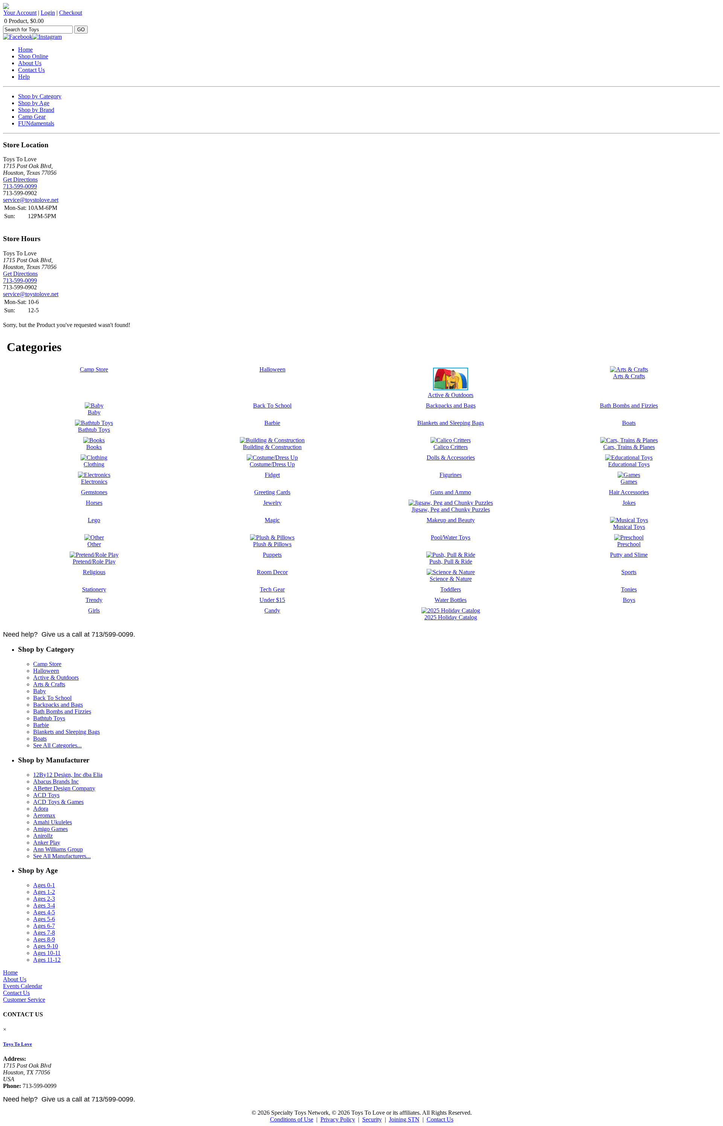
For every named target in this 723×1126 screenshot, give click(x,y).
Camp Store (47, 664)
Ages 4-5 (44, 912)
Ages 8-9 (44, 939)
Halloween (46, 671)
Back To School (52, 698)
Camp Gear (32, 116)
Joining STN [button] (404, 1119)
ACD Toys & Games (58, 802)
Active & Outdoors (56, 677)
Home (25, 49)
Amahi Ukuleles (52, 822)
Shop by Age (33, 103)
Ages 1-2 (44, 892)
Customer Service (24, 999)
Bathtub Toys (49, 718)
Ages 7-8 (44, 932)
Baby (39, 691)
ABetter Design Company (64, 788)
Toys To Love (17, 1044)
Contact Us (31, 70)
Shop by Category (39, 96)
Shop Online (33, 56)
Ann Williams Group (58, 849)
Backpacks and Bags (58, 704)
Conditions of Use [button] (291, 1119)
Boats (40, 738)
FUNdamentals (36, 123)
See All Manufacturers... (62, 856)
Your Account (20, 12)
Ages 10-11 (47, 953)
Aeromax (44, 815)
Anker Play (46, 842)
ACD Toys (46, 795)
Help (24, 76)
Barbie (41, 725)
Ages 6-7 (44, 926)
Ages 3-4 (44, 905)
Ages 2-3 (44, 898)
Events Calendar (22, 986)
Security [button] (372, 1119)
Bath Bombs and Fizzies (62, 711)
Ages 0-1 (44, 885)
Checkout (70, 12)
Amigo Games (50, 829)
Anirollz (43, 836)
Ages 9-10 (45, 946)
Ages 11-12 (47, 959)
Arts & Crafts (49, 684)
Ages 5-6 (44, 919)
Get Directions (20, 179)
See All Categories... (57, 745)
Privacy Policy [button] (337, 1119)
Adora (40, 808)
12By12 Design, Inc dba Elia (67, 775)
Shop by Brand (36, 110)
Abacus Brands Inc (56, 781)
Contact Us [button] (440, 1119)
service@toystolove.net (30, 200)
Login (48, 12)
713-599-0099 (20, 186)
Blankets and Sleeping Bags (66, 732)
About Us (29, 63)
